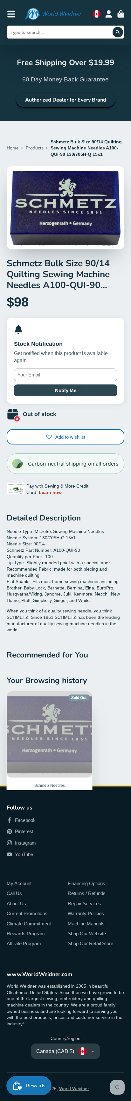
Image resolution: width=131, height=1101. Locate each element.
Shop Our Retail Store (90, 943)
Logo (53, 14)
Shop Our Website (87, 933)
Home (13, 147)
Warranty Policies (86, 913)
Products (35, 147)
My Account (19, 883)
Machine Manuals (86, 923)
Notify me (65, 390)
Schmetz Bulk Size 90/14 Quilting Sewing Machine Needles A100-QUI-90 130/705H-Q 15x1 (50, 765)
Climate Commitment (29, 923)
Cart (121, 14)
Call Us (14, 893)
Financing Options (86, 883)
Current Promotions (27, 913)
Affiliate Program (24, 943)
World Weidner (74, 1088)
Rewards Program (26, 933)
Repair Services (84, 903)
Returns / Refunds (87, 893)
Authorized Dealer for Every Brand (65, 99)
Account (109, 14)
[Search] (118, 32)
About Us (16, 903)
